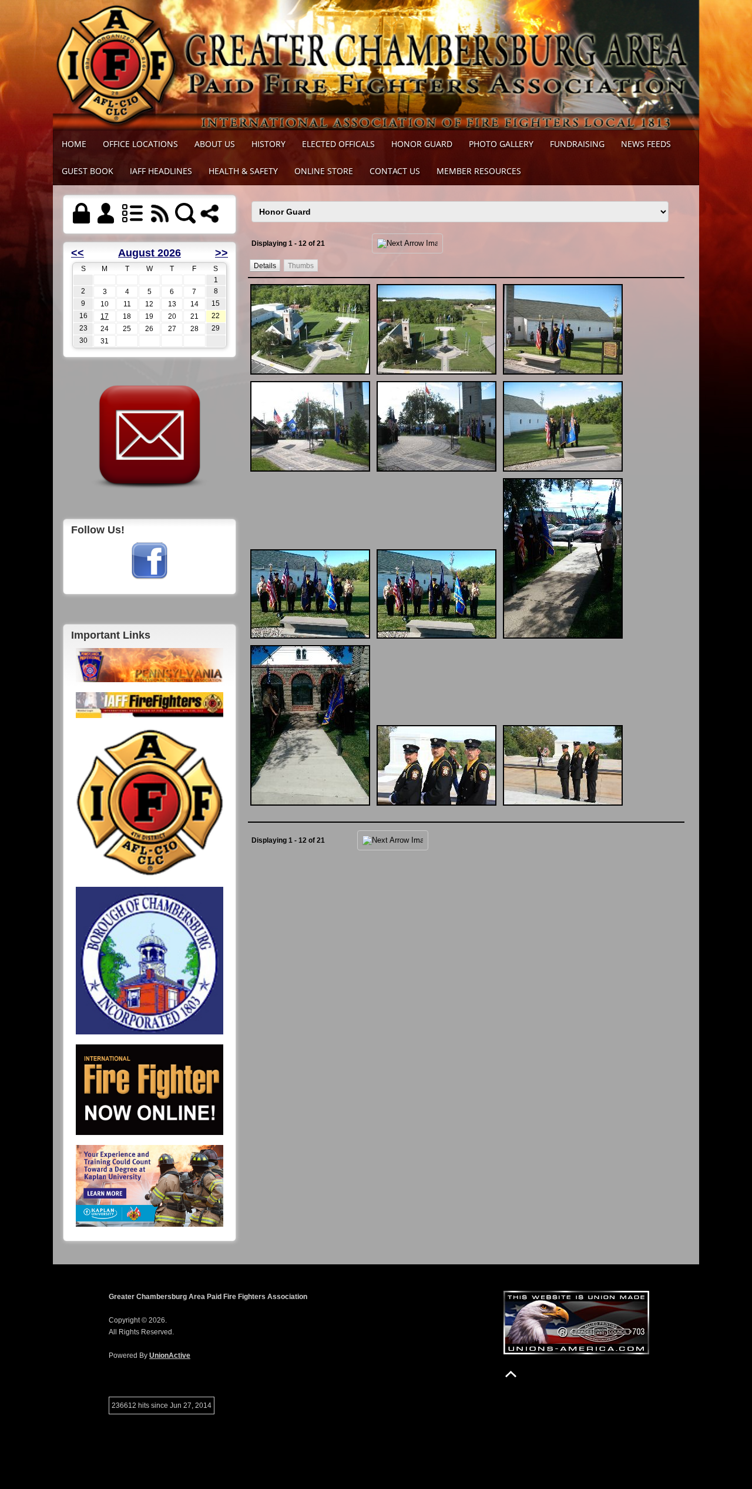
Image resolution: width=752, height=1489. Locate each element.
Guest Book (87, 170)
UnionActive (169, 1355)
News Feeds (646, 143)
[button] (265, 265)
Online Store (323, 170)
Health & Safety (243, 170)
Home (74, 143)
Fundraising (577, 143)
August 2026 (149, 253)
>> (221, 253)
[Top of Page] (510, 1374)
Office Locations (140, 143)
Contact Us (395, 170)
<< (77, 253)
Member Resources (479, 170)
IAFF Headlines (161, 170)
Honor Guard (421, 143)
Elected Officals (338, 143)
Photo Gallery (501, 143)
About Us (214, 143)
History (268, 143)
